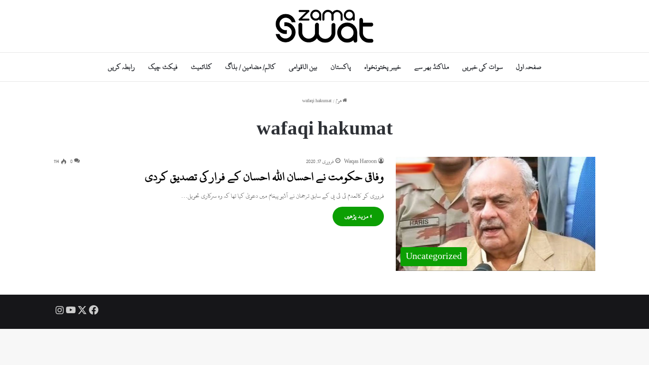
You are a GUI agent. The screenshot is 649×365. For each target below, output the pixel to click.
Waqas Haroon (360, 161)
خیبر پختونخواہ (382, 66)
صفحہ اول (528, 66)
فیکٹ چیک (162, 66)
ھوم (339, 101)
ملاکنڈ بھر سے (431, 66)
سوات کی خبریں (482, 66)
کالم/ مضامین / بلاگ (250, 66)
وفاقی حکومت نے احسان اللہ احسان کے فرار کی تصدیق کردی (264, 176)
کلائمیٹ (201, 66)
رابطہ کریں (121, 66)
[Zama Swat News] (324, 26)
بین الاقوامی (303, 66)
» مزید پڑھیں (358, 216)
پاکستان (341, 66)
